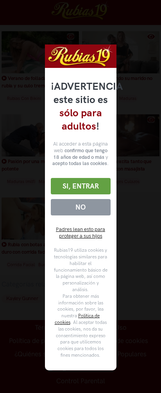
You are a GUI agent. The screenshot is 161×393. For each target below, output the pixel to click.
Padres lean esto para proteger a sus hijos (80, 232)
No (80, 207)
